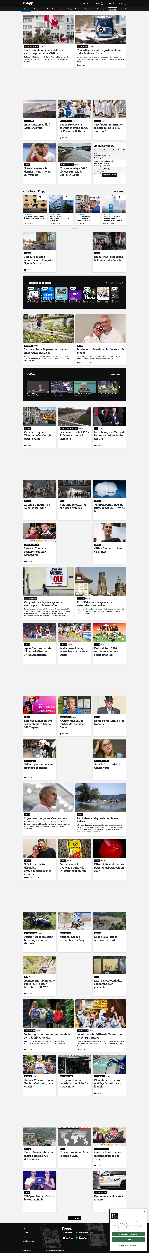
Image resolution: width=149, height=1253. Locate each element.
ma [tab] (100, 150)
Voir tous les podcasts (113, 283)
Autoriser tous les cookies (128, 1234)
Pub (24, 1228)
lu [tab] (95, 150)
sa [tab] (119, 150)
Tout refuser (128, 1239)
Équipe (25, 1232)
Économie (99, 11)
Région (35, 11)
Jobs (24, 1237)
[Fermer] (145, 1212)
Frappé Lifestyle (72, 11)
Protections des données (55, 1251)
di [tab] (124, 150)
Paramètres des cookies (128, 1245)
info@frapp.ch (28, 1241)
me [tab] (104, 150)
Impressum (27, 1251)
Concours (87, 11)
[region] (128, 1230)
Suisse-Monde (56, 11)
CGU (38, 1251)
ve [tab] (114, 150)
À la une (24, 11)
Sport (44, 11)
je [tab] (109, 150)
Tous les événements (109, 174)
